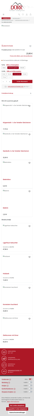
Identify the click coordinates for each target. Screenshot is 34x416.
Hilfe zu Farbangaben (12, 65)
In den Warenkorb (22, 81)
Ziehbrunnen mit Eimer (10, 335)
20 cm (10, 78)
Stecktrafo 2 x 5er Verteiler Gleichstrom (16, 151)
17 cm (4, 77)
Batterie (5, 208)
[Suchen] (19, 14)
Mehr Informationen (13, 401)
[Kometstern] (17, 34)
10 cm (9, 74)
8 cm (4, 74)
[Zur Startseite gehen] (17, 7)
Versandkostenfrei (13, 370)
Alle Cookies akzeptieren (17, 405)
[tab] (17, 93)
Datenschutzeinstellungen (17, 412)
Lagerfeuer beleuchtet (10, 243)
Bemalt (22, 67)
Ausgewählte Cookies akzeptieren (17, 409)
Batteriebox (7, 179)
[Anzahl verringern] (3, 81)
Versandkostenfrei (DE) (15, 86)
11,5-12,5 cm (17, 74)
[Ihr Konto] (27, 14)
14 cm (24, 74)
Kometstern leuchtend (10, 304)
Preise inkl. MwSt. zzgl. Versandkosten (21, 56)
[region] (17, 34)
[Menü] (3, 14)
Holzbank (6, 274)
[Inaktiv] (30, 382)
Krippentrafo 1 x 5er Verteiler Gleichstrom (17, 122)
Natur (4, 67)
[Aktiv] (30, 379)
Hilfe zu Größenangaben (14, 71)
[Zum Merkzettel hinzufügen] (30, 46)
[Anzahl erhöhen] (9, 81)
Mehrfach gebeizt (13, 67)
